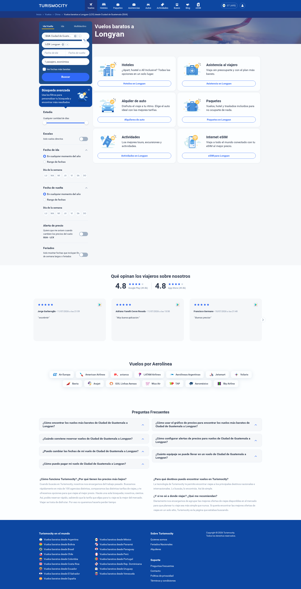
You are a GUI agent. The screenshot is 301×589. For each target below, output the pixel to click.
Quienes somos (158, 539)
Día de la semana (52, 169)
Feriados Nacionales (161, 544)
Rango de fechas (56, 161)
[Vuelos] (53, 5)
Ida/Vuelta (48, 26)
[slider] (45, 123)
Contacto (155, 570)
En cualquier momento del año (64, 156)
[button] (242, 5)
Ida (62, 26)
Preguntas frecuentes (162, 566)
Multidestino (80, 26)
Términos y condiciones (163, 580)
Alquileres (155, 549)
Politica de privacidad (161, 575)
